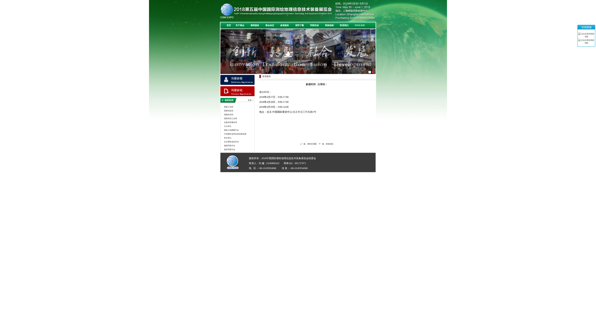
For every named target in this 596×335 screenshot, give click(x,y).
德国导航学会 (229, 142)
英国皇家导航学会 (231, 150)
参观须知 (329, 144)
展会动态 (269, 25)
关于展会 (240, 25)
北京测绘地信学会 (231, 139)
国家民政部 (228, 108)
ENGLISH (360, 25)
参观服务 (284, 25)
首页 (229, 25)
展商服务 (255, 25)
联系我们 (344, 25)
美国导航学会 (229, 146)
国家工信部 (228, 104)
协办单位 (227, 135)
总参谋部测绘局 (230, 119)
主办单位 (227, 123)
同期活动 (314, 25)
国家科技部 (228, 111)
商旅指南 (329, 25)
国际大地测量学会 (231, 127)
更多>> (251, 100)
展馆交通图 (312, 144)
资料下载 (299, 25)
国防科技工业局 (230, 115)
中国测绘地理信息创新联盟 (235, 131)
